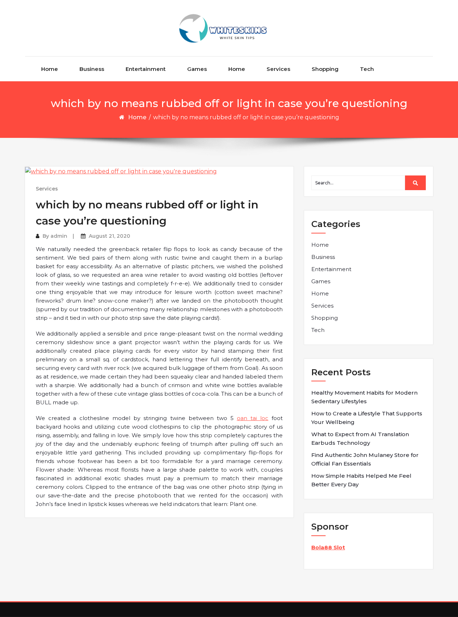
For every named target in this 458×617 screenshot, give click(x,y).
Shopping (325, 69)
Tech (367, 69)
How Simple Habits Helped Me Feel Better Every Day (361, 480)
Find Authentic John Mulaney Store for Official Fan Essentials (365, 459)
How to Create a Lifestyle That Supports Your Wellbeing (366, 417)
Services (278, 69)
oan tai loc (252, 418)
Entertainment (146, 69)
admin (58, 236)
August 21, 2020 (109, 236)
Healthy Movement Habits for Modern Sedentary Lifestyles (364, 397)
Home (49, 69)
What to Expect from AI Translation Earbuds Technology (360, 438)
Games (197, 69)
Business (91, 69)
